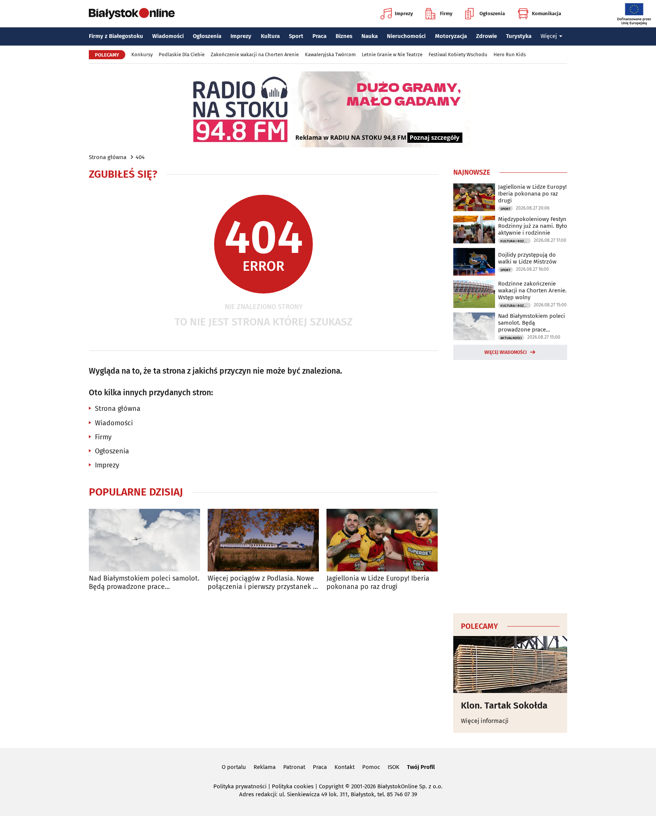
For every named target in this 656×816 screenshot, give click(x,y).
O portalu (234, 767)
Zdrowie (486, 36)
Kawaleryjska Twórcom (330, 54)
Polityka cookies (293, 786)
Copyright (331, 786)
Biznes (344, 36)
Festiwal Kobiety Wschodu (458, 54)
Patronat (294, 767)
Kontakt (344, 767)
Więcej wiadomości (505, 352)
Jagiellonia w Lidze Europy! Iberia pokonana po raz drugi (377, 583)
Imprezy (404, 13)
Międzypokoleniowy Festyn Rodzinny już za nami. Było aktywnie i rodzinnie (532, 226)
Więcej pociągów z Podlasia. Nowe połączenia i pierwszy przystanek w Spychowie (263, 583)
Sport (296, 36)
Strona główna (107, 157)
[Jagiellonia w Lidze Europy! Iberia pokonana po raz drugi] (382, 540)
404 (140, 157)
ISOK (393, 767)
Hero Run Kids (510, 54)
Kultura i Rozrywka (515, 241)
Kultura (270, 36)
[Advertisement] (510, 485)
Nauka (369, 36)
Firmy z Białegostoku (116, 36)
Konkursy (142, 54)
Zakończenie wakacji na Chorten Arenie (255, 54)
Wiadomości (168, 36)
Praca (319, 36)
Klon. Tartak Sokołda (504, 705)
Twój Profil (421, 767)
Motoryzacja (451, 36)
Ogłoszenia (492, 13)
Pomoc (371, 767)
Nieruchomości (406, 36)
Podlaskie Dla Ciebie (182, 54)
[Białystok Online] (132, 13)
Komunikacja (546, 13)
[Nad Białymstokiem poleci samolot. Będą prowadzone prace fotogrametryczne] (144, 540)
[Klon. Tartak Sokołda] (510, 664)
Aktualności (511, 338)
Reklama (265, 767)
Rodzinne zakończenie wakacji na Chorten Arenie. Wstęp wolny (532, 290)
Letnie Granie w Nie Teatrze (392, 54)
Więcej (549, 36)
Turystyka (518, 36)
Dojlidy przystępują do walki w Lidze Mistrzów (527, 258)
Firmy (446, 13)
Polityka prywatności (239, 786)
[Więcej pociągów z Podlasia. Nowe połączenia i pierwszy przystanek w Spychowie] (263, 540)
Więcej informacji (485, 720)
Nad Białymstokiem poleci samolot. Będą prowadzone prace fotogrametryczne (144, 583)
